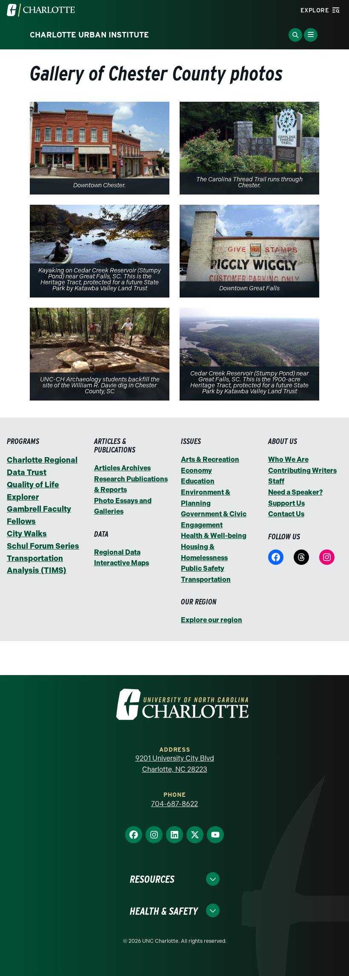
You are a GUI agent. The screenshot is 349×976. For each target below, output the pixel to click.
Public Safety (202, 568)
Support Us (286, 503)
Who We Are (288, 459)
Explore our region (211, 620)
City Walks (27, 533)
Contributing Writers (302, 471)
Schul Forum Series (43, 546)
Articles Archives (122, 468)
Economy (196, 471)
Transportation (206, 579)
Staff (276, 481)
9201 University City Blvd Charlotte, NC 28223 (174, 763)
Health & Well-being (213, 536)
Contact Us (286, 514)
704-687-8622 (174, 804)
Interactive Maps (121, 563)
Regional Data (117, 552)
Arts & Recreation (210, 459)
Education (198, 481)
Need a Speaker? (295, 492)
